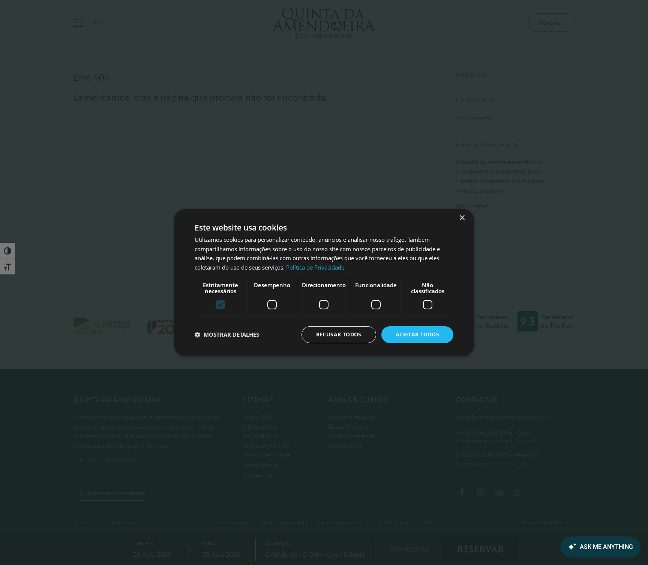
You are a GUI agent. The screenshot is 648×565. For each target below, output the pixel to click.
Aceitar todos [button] (417, 334)
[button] (227, 334)
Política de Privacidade (315, 267)
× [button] (462, 217)
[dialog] (324, 282)
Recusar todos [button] (339, 334)
